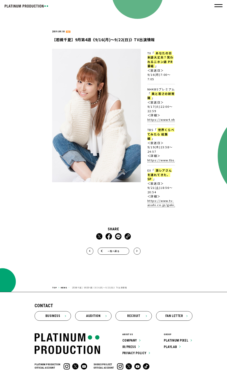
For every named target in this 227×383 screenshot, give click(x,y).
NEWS (64, 287)
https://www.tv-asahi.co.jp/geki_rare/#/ (167, 203)
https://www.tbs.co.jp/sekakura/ (174, 160)
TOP (54, 287)
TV (68, 32)
